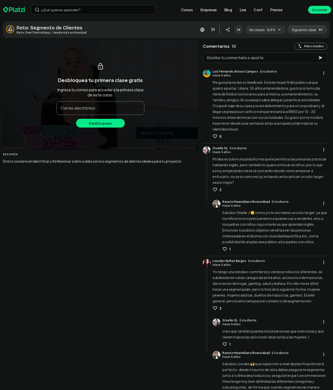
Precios (276, 10)
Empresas (209, 10)
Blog (228, 10)
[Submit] (37, 9)
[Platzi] (14, 10)
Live (243, 10)
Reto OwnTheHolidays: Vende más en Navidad (52, 32)
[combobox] (93, 10)
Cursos (187, 10)
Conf (258, 10)
